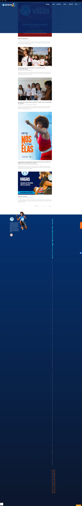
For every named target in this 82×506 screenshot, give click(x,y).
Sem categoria (35, 104)
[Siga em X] (4, 0)
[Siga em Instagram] (2, 0)
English (75, 0)
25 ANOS (53, 4)
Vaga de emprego (22, 196)
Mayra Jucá (20, 70)
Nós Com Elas (28, 164)
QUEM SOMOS (47, 4)
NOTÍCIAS (76, 4)
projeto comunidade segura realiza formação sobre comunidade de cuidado (34, 102)
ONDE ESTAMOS (71, 4)
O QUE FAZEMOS (59, 4)
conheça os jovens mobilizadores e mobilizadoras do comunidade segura (31, 68)
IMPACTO (65, 4)
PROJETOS (32, 164)
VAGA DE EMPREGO (23, 38)
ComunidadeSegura (29, 70)
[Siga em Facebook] (0, 0)
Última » (50, 206)
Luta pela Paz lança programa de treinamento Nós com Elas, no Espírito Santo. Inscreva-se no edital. (34, 162)
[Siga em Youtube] (5, 0)
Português (71, 0)
